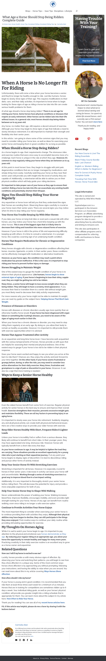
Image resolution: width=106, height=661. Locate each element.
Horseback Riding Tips (47, 24)
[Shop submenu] (30, 11)
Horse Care (7, 24)
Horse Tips (24, 24)
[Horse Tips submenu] (42, 11)
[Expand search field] (77, 11)
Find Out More (89, 61)
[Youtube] (16, 640)
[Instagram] (20, 640)
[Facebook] (27, 640)
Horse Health (16, 24)
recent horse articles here (53, 602)
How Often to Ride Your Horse (20, 599)
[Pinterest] (24, 640)
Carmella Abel (61, 24)
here (32, 636)
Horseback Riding (33, 24)
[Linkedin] (31, 640)
